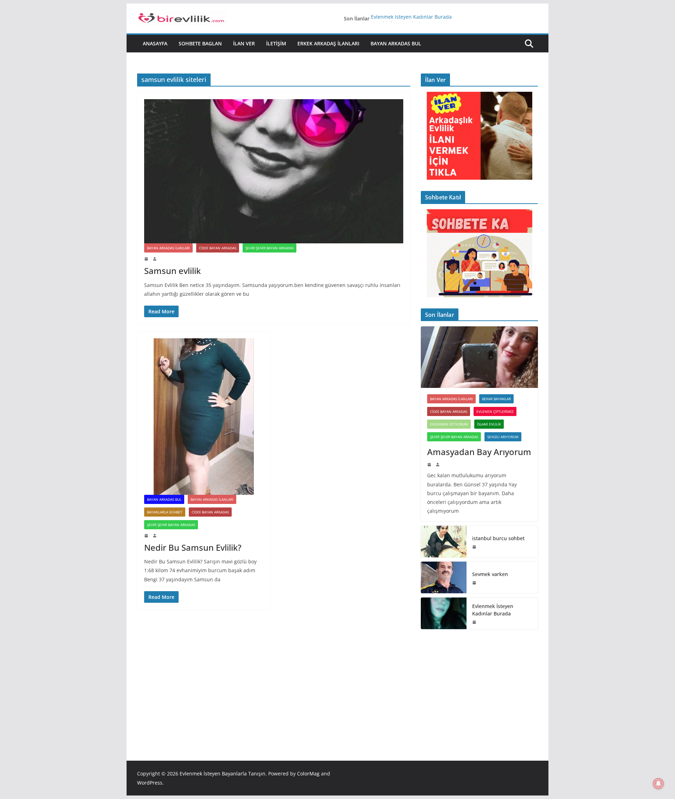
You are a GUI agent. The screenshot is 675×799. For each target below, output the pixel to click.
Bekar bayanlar (496, 398)
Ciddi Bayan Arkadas (217, 247)
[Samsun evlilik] (273, 171)
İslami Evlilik (489, 424)
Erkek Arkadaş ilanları (328, 43)
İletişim (276, 43)
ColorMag (308, 773)
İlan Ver (244, 43)
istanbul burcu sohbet (498, 538)
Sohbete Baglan (200, 43)
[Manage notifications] (658, 783)
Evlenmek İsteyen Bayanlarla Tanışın (222, 773)
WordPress (149, 782)
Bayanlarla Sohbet (164, 512)
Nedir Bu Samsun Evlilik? (193, 547)
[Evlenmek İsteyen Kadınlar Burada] (444, 613)
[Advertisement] (479, 684)
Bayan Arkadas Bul (396, 43)
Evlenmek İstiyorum (449, 424)
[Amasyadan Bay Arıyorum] (479, 357)
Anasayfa (155, 43)
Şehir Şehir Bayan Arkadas (269, 247)
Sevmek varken (490, 574)
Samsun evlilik (172, 270)
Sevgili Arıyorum (503, 436)
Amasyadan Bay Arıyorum (479, 452)
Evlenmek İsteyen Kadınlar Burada (411, 18)
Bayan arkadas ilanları (168, 247)
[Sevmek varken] (444, 577)
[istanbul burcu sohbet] (444, 541)
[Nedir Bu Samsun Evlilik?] (203, 416)
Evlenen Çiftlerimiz (495, 411)
